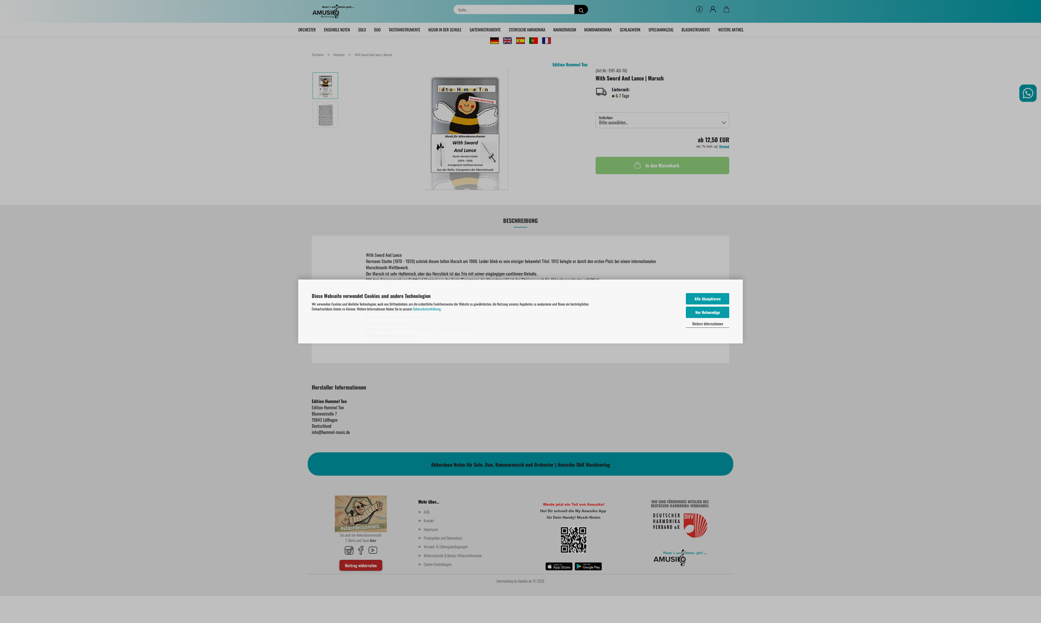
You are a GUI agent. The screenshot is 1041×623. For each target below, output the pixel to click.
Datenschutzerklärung (427, 309)
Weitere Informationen (707, 323)
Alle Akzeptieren (708, 298)
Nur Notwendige (707, 312)
